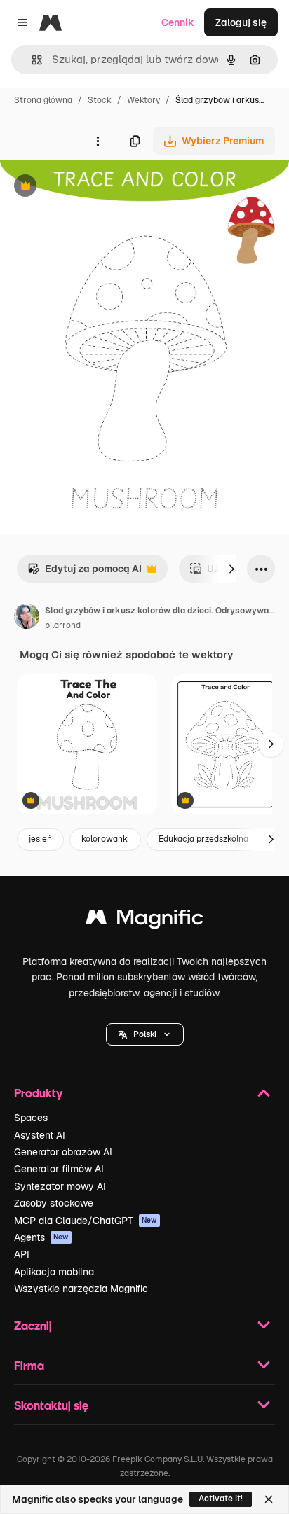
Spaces (31, 1117)
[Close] (268, 1499)
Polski (144, 1034)
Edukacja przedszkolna (203, 839)
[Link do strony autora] (26, 618)
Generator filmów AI (59, 1168)
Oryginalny (96, 187)
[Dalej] (231, 569)
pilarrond (63, 625)
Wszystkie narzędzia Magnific (81, 1288)
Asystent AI (39, 1135)
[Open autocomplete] (31, 60)
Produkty (38, 1092)
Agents (41, 1237)
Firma (29, 1365)
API (21, 1254)
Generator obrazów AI (63, 1152)
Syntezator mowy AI (60, 1186)
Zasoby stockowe (53, 1203)
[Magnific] (144, 920)
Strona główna (43, 100)
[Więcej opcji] (97, 141)
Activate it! (221, 1498)
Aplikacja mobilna (54, 1271)
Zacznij (33, 1325)
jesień (40, 839)
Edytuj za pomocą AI (84, 572)
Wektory (143, 100)
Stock (100, 100)
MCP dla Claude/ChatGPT (85, 1220)
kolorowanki (105, 839)
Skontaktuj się (51, 1405)
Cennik (177, 22)
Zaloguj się (241, 22)
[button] (145, 1034)
